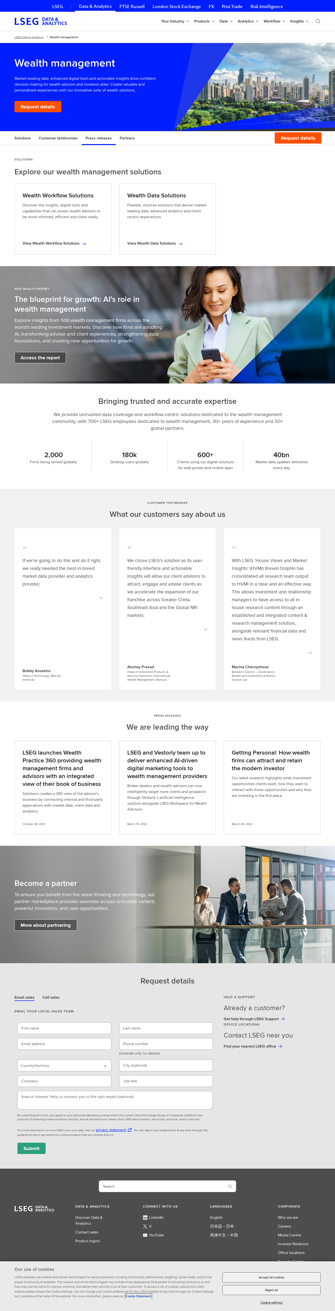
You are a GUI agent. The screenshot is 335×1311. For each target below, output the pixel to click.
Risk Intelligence (266, 6)
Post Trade (232, 6)
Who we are (288, 1217)
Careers (284, 1226)
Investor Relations (293, 1244)
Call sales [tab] (51, 997)
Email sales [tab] (24, 997)
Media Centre (289, 1235)
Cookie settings (271, 1302)
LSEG (57, 6)
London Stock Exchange (177, 6)
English (216, 1217)
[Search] (318, 21)
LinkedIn (156, 1217)
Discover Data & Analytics (89, 1220)
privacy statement (111, 1130)
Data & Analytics (95, 6)
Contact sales (86, 1232)
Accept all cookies (271, 1277)
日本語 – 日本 (222, 1226)
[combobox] (64, 1065)
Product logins (87, 1241)
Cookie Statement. (139, 1296)
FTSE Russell (132, 6)
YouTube (156, 1235)
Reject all (271, 1290)
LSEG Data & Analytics (29, 37)
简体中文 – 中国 (224, 1235)
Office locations (291, 1252)
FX (211, 6)
